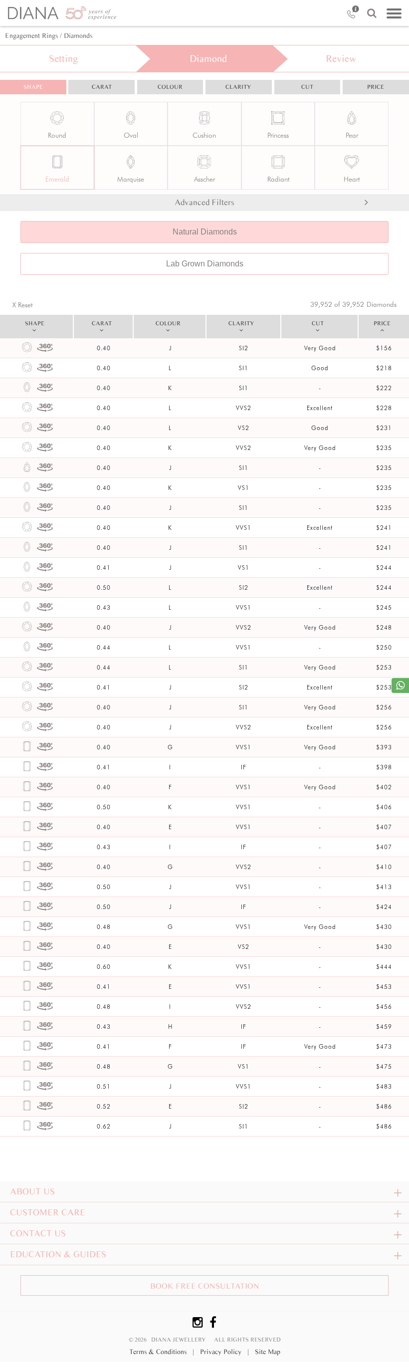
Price (375, 86)
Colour (170, 86)
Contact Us (38, 1233)
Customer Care (47, 1212)
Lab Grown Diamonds (204, 263)
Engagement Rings (31, 35)
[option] (204, 135)
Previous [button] (402, 118)
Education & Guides (58, 1254)
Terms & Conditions (161, 1352)
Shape (33, 86)
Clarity (238, 86)
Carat (102, 86)
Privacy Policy (224, 1352)
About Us (32, 1191)
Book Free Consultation (204, 1286)
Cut (307, 86)
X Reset (22, 305)
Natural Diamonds (205, 232)
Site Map (267, 1352)
